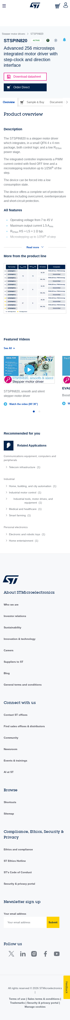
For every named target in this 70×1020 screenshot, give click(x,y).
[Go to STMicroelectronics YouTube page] (57, 954)
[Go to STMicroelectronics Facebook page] (45, 954)
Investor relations (15, 616)
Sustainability (12, 627)
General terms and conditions (23, 684)
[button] (4, 5)
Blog (7, 673)
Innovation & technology (19, 638)
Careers (8, 650)
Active (36, 40)
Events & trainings (15, 760)
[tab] (8, 102)
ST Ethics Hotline (15, 860)
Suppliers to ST (13, 661)
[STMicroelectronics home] (35, 5)
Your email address (15, 913)
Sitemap (9, 813)
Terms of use (17, 998)
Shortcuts (10, 802)
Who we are (11, 604)
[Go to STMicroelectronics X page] (12, 954)
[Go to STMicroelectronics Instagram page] (34, 954)
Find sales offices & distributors (24, 726)
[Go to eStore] (58, 6)
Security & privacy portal (19, 883)
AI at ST (9, 771)
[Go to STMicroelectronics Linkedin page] (23, 954)
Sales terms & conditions (43, 998)
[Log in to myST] (65, 5)
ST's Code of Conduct (18, 872)
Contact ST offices (15, 714)
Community (11, 737)
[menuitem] (31, 467)
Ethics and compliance (18, 849)
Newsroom (10, 749)
